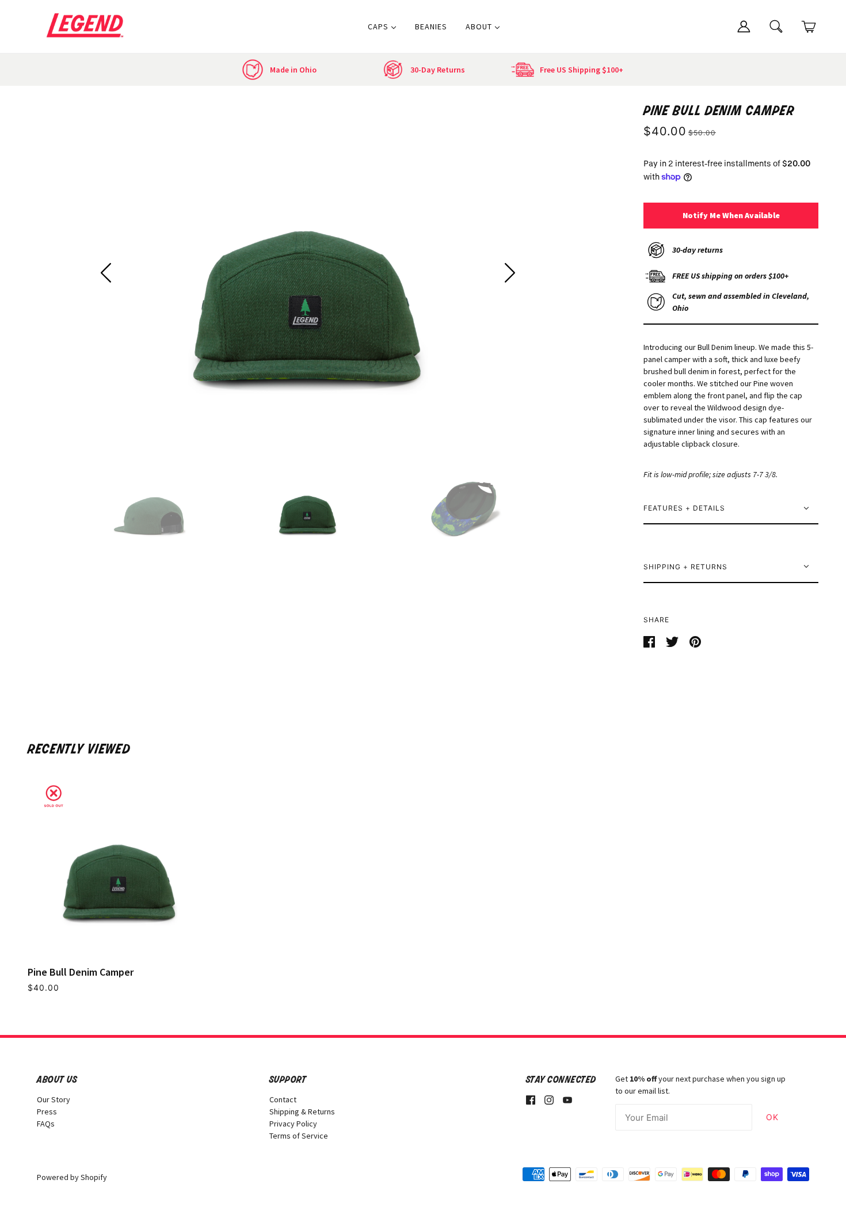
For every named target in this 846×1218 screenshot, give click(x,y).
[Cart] (809, 27)
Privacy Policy (293, 1123)
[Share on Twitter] (673, 640)
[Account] (743, 25)
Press (47, 1111)
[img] (530, 1099)
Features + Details (684, 508)
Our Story (53, 1099)
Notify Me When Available (731, 215)
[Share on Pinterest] (695, 640)
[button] (106, 273)
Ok (772, 1117)
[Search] (777, 25)
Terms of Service (298, 1136)
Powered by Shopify (72, 1177)
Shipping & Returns (302, 1111)
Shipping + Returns (685, 566)
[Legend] (87, 25)
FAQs (46, 1123)
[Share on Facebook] (650, 640)
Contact (282, 1099)
